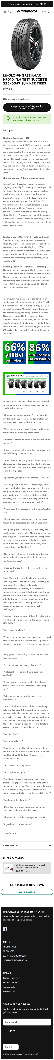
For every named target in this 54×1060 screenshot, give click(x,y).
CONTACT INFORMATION (16, 960)
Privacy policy (9, 987)
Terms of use (9, 991)
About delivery (10, 845)
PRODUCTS (8, 951)
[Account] (42, 11)
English (8, 1047)
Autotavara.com (16, 1054)
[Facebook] (5, 929)
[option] (27, 44)
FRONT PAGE (9, 946)
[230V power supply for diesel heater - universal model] (8, 868)
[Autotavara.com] (27, 11)
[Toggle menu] (5, 11)
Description (8, 130)
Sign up (11, 1030)
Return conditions (11, 982)
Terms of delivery (11, 977)
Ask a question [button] (27, 891)
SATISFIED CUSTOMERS (15, 955)
